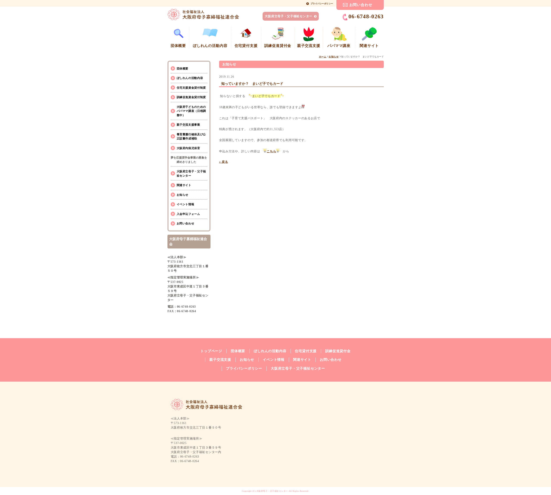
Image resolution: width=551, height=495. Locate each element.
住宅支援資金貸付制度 (191, 87)
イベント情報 (185, 204)
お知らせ (334, 56)
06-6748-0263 (366, 16)
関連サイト (184, 185)
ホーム (323, 56)
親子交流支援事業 (188, 124)
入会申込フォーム (188, 214)
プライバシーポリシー (322, 3)
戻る (223, 161)
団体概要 (183, 68)
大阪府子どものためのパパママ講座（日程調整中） (191, 111)
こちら (271, 151)
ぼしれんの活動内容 (190, 78)
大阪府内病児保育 (188, 148)
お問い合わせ (360, 5)
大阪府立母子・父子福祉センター (288, 16)
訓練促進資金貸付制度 (191, 97)
